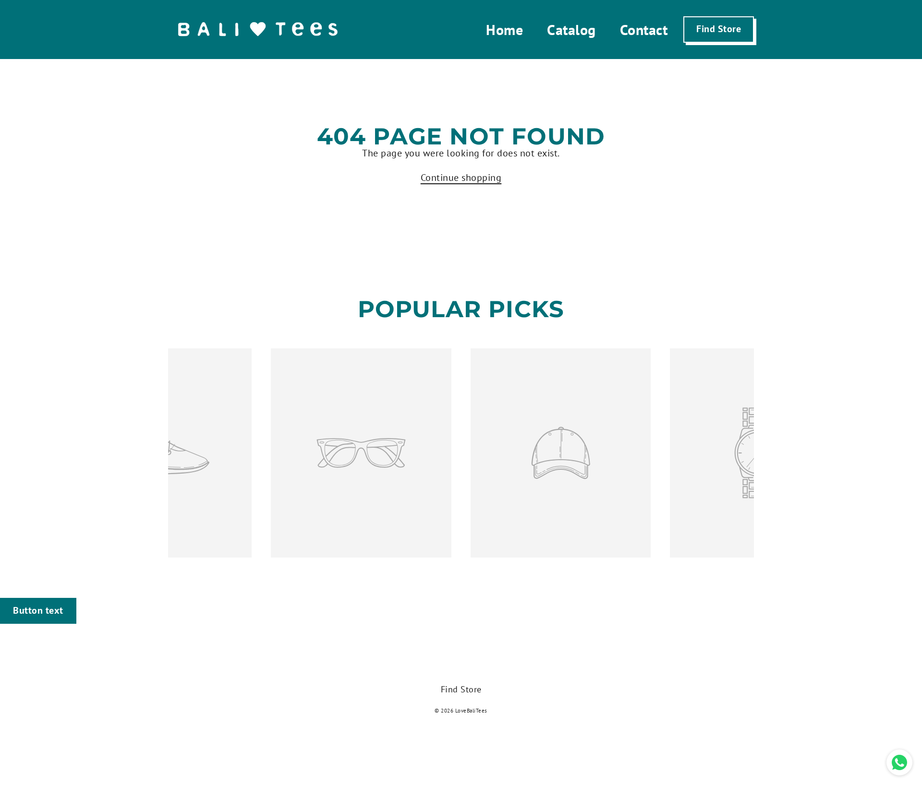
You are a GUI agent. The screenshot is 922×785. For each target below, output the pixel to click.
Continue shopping (461, 177)
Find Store (718, 29)
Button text (38, 610)
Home (504, 29)
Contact (644, 29)
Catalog (571, 29)
